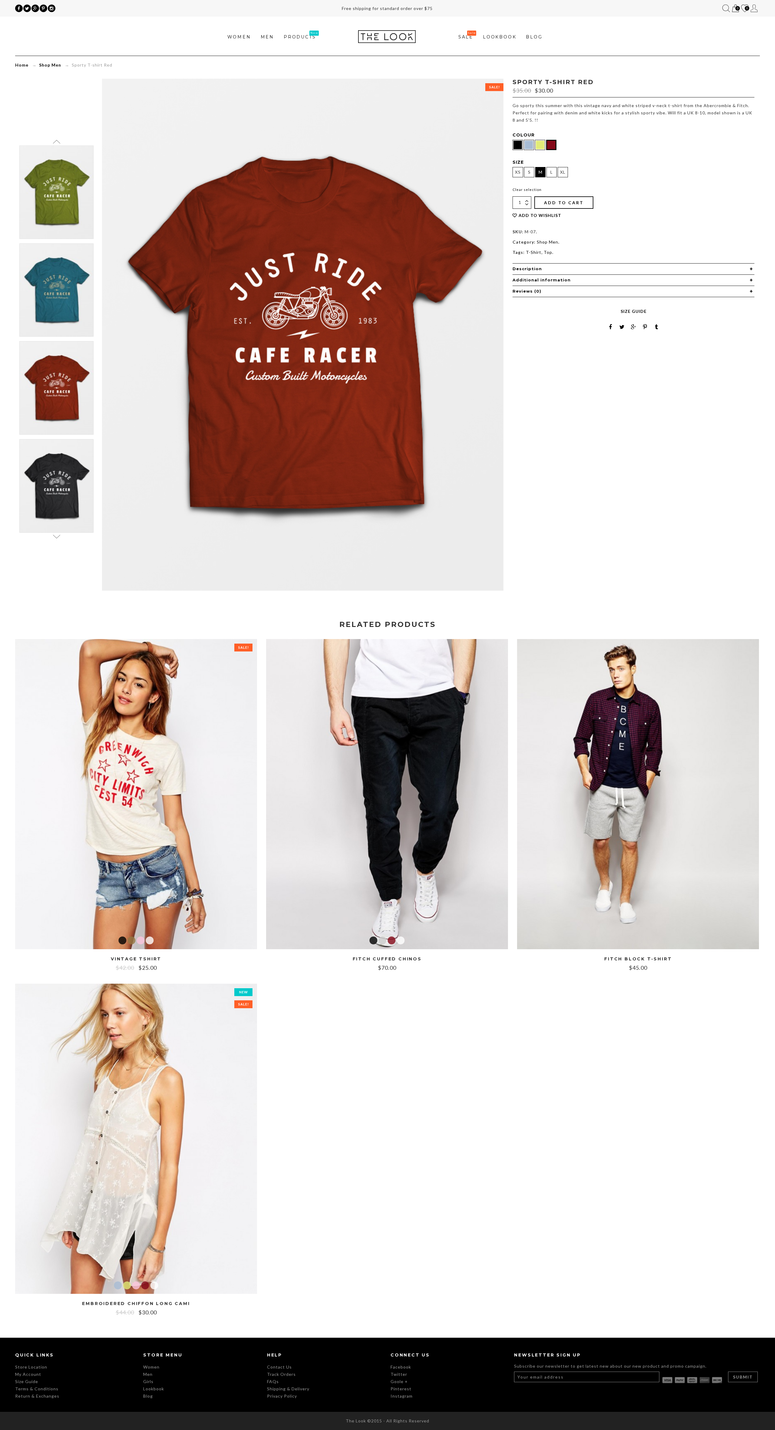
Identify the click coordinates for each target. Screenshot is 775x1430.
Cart (735, 9)
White (150, 940)
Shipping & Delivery (288, 1388)
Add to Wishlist (540, 215)
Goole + (399, 1381)
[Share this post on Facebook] (610, 327)
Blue (118, 1285)
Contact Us (279, 1366)
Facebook (401, 1366)
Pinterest (401, 1388)
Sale (465, 37)
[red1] (56, 388)
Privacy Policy (282, 1396)
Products (300, 37)
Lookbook (499, 37)
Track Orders (281, 1374)
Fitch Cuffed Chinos (387, 959)
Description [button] (527, 268)
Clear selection (527, 190)
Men (267, 37)
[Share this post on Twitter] (622, 327)
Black (123, 940)
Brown (132, 940)
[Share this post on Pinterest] (645, 327)
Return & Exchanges (37, 1396)
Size (518, 162)
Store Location (31, 1366)
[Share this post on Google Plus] (633, 327)
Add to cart (564, 202)
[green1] (56, 192)
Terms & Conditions (36, 1388)
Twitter (399, 1374)
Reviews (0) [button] (527, 291)
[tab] (633, 269)
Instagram (402, 1396)
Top (548, 252)
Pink (141, 940)
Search (726, 8)
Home (21, 64)
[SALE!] (136, 793)
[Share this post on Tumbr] (656, 327)
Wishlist (744, 9)
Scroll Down (56, 536)
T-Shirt (533, 252)
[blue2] (56, 290)
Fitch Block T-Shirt (638, 959)
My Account (754, 8)
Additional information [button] (542, 279)
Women (239, 37)
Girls (148, 1381)
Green (127, 1285)
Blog (534, 37)
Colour (524, 135)
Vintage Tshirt (136, 959)
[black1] (56, 486)
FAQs (273, 1381)
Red (392, 940)
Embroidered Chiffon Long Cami (136, 1303)
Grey (383, 940)
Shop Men (50, 64)
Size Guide (634, 311)
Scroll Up (56, 141)
